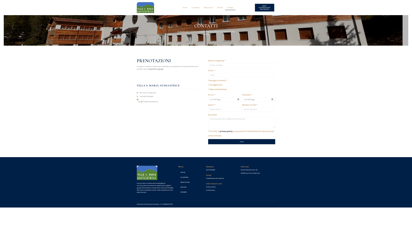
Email (211, 70)
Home (185, 8)
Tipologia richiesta (217, 80)
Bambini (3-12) (249, 105)
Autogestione (216, 85)
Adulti (211, 105)
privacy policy (226, 131)
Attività (220, 8)
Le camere (195, 8)
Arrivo (211, 95)
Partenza (246, 95)
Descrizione (208, 8)
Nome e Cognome (216, 61)
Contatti (230, 8)
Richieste (212, 115)
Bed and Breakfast (218, 89)
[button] (264, 7)
